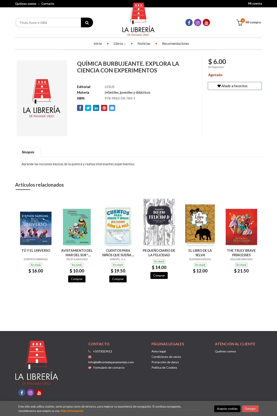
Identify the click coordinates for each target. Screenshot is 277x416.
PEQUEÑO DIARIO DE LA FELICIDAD (159, 252)
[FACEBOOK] (189, 22)
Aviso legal (158, 351)
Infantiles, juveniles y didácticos (127, 92)
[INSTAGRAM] (197, 22)
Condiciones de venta (166, 356)
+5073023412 (102, 351)
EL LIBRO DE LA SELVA (200, 252)
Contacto (47, 3)
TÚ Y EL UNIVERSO (35, 250)
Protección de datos (165, 362)
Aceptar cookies (227, 408)
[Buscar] (87, 22)
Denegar (250, 408)
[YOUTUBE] (206, 22)
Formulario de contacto (109, 367)
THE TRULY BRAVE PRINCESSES (241, 252)
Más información (72, 411)
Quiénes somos (25, 3)
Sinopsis (28, 152)
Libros (119, 43)
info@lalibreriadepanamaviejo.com (111, 362)
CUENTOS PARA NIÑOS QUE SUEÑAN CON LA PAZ (118, 252)
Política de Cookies (164, 367)
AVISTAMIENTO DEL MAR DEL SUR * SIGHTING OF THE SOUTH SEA (77, 252)
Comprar (77, 279)
